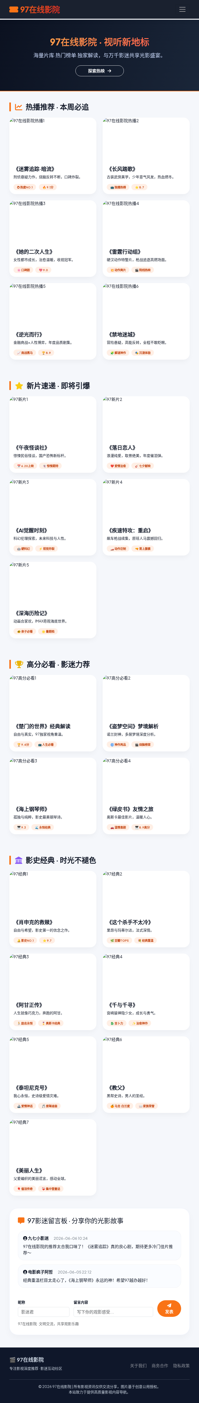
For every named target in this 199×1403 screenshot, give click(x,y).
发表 (169, 1311)
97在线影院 (40, 9)
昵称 (21, 1302)
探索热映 (96, 70)
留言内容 (81, 1302)
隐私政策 (181, 1365)
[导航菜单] (182, 9)
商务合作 (160, 1365)
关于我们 (138, 1365)
